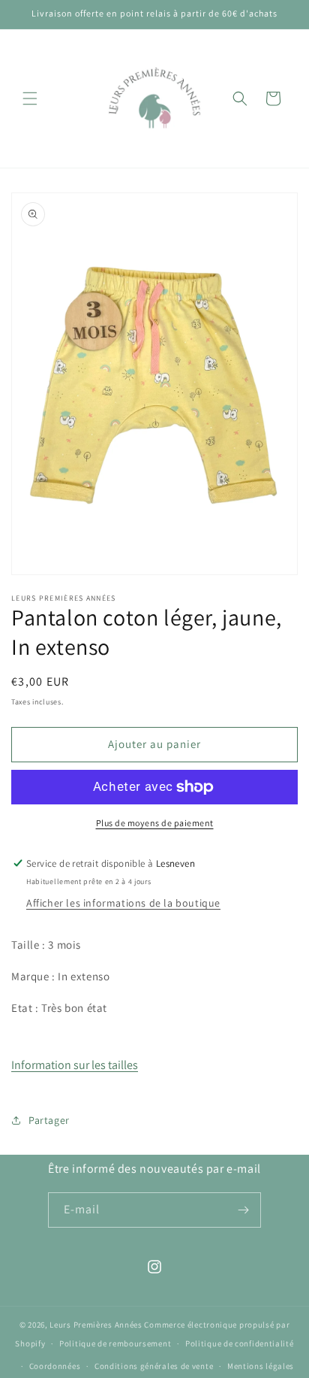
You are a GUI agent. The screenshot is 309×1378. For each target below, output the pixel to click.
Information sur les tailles (74, 1065)
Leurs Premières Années (96, 1324)
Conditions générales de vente (153, 1366)
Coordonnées (55, 1366)
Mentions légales (260, 1366)
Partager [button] (49, 1120)
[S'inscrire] (243, 1210)
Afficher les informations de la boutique (123, 903)
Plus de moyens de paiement (155, 822)
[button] (30, 98)
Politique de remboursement (115, 1343)
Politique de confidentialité (239, 1343)
